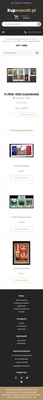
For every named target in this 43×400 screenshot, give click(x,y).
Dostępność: (20, 98)
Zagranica (21, 329)
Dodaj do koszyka (27, 114)
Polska (33, 39)
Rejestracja (21, 343)
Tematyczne (21, 326)
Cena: (17, 108)
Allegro (21, 378)
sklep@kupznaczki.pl (21, 366)
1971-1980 (16, 41)
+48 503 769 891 (34, 32)
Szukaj (39, 24)
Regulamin (21, 306)
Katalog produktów (21, 39)
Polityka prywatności (22, 309)
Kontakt (27, 378)
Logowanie (21, 340)
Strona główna (21, 300)
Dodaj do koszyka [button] (21, 178)
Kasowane (7, 41)
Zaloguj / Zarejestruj (22, 3)
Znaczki (8, 39)
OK (34, 397)
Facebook (16, 378)
